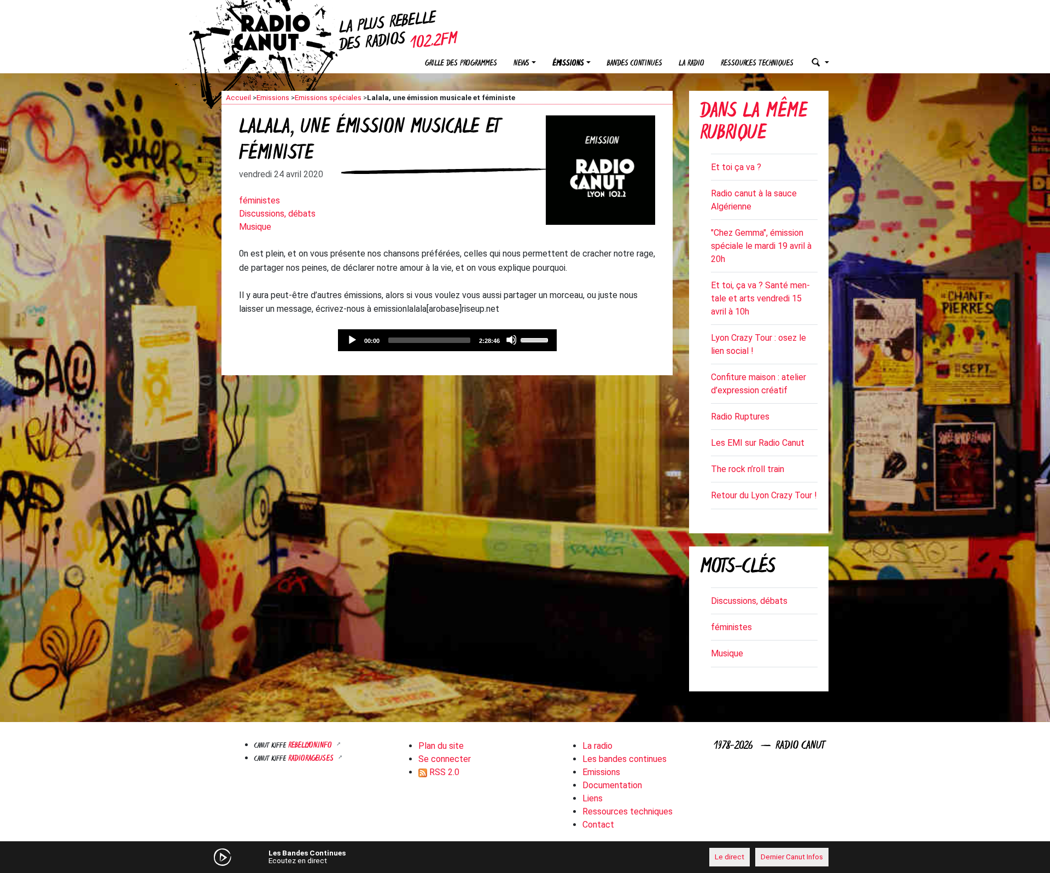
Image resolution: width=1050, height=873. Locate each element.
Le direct (729, 856)
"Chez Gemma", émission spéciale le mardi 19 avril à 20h (761, 246)
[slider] (536, 339)
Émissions (568, 63)
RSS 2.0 (443, 772)
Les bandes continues (624, 759)
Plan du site (441, 746)
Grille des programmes (461, 63)
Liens (592, 798)
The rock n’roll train (747, 469)
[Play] (352, 340)
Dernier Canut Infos (792, 856)
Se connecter (444, 759)
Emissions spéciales (328, 97)
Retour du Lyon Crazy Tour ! (764, 495)
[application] (447, 340)
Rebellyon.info (311, 746)
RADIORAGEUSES (312, 759)
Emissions (272, 97)
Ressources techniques (757, 63)
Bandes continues (634, 63)
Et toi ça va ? (736, 167)
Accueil (238, 97)
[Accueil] (281, 32)
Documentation (612, 785)
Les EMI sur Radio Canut (757, 443)
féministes (259, 200)
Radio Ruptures (740, 416)
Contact (598, 824)
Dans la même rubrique (753, 123)
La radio (691, 63)
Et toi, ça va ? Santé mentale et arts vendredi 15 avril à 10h (760, 298)
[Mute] (511, 340)
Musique (255, 227)
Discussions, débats (277, 213)
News (521, 63)
